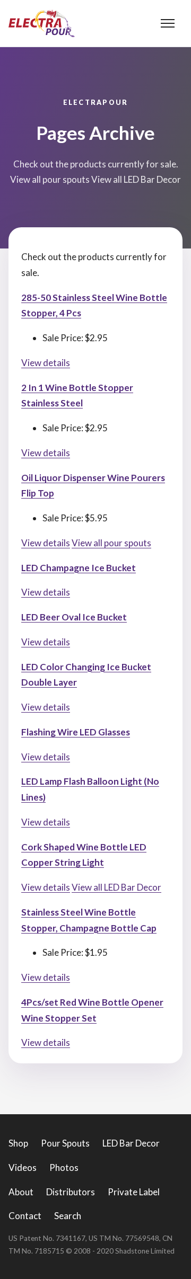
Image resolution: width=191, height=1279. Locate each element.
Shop (18, 1143)
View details (45, 362)
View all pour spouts (111, 542)
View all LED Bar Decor (116, 887)
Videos (22, 1167)
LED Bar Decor (131, 1143)
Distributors (70, 1191)
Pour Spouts (65, 1143)
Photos (64, 1167)
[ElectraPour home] (41, 23)
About (20, 1191)
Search (67, 1215)
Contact (24, 1215)
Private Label (134, 1191)
